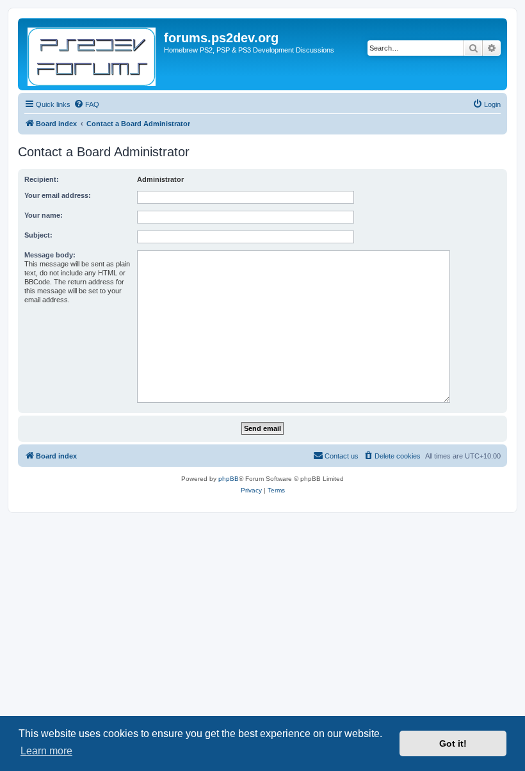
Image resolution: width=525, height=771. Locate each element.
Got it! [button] (453, 743)
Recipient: (41, 179)
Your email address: (57, 195)
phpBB (228, 478)
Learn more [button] (46, 750)
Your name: (43, 215)
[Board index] (92, 54)
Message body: (50, 255)
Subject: (38, 235)
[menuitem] (86, 104)
